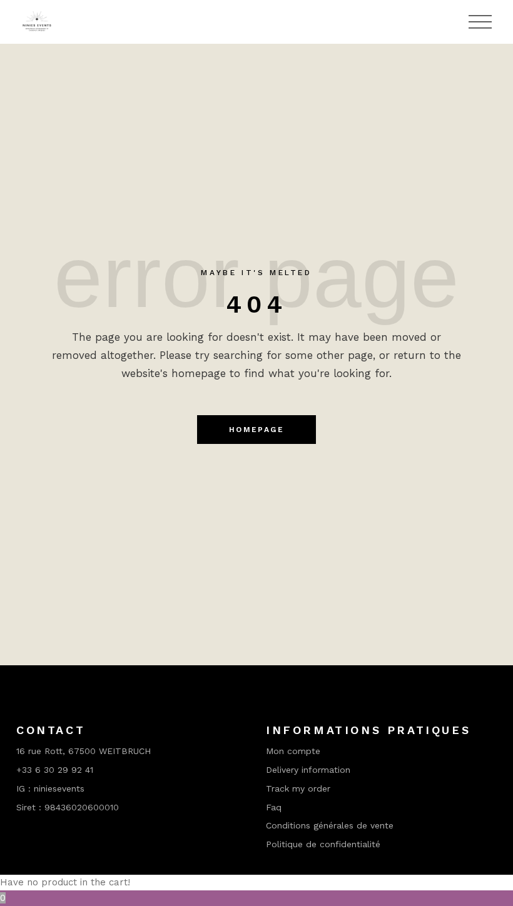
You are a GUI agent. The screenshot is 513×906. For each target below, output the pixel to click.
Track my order (298, 788)
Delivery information (308, 770)
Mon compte (293, 751)
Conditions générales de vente (330, 825)
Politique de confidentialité (323, 844)
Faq (274, 807)
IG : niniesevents (50, 788)
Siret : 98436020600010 (67, 807)
